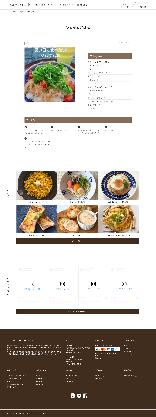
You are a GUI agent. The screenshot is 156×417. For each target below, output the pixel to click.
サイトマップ (11, 387)
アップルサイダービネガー (98, 101)
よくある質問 (128, 354)
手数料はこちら (100, 358)
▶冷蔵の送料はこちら (73, 352)
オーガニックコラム (72, 376)
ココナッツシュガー (95, 87)
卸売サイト (98, 376)
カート (134, 7)
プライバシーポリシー (14, 378)
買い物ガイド (128, 351)
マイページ (124, 7)
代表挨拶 (39, 378)
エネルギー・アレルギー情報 (16, 376)
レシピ (19, 11)
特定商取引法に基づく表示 (15, 384)
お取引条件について (101, 378)
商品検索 (143, 7)
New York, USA (129, 376)
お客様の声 (69, 381)
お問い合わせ (40, 384)
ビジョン (39, 376)
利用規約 (10, 381)
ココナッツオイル (95, 62)
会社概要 (39, 381)
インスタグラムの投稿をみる (77, 311)
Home (12, 11)
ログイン (127, 346)
